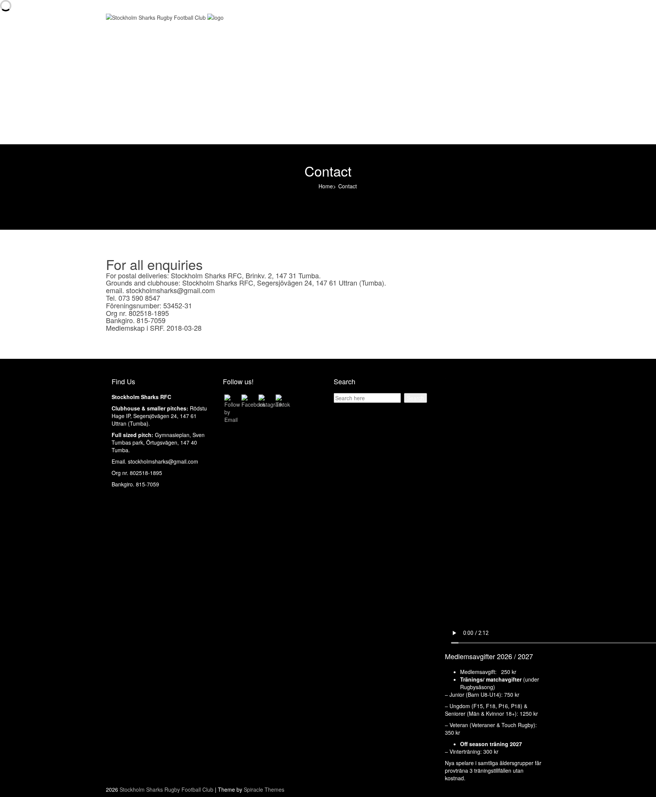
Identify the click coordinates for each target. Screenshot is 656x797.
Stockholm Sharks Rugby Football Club (166, 789)
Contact (127, 121)
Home (125, 29)
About (125, 45)
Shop (124, 90)
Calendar (129, 60)
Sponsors (129, 75)
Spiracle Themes (264, 789)
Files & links (132, 105)
